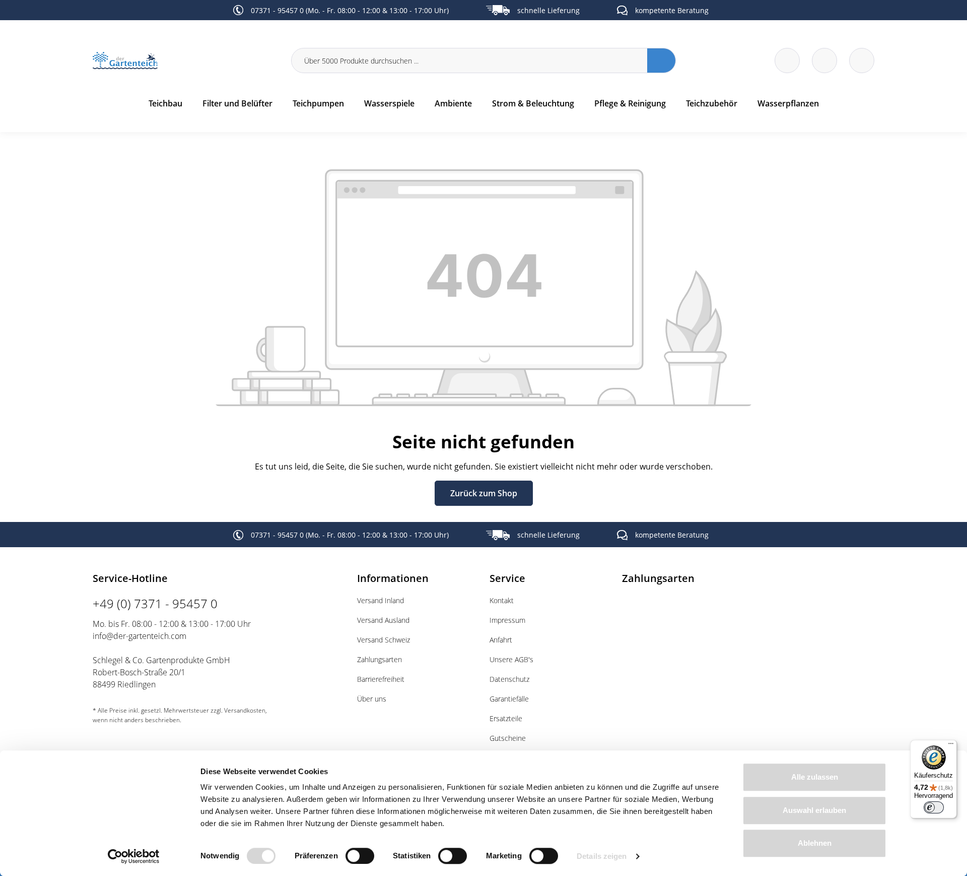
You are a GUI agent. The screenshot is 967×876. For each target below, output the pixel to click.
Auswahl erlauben (814, 810)
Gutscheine (508, 738)
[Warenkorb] (824, 60)
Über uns (371, 699)
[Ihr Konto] (861, 60)
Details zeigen (602, 856)
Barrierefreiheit (380, 679)
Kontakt (502, 600)
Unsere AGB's (511, 659)
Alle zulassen (814, 777)
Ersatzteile (506, 718)
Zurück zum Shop (483, 493)
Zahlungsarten (379, 659)
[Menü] (951, 746)
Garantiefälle (509, 699)
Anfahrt (501, 640)
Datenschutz (509, 679)
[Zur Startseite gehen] (186, 61)
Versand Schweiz (383, 640)
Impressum (507, 620)
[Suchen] (661, 60)
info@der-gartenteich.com (139, 635)
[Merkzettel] (787, 60)
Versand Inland (380, 600)
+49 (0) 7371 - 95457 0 (155, 603)
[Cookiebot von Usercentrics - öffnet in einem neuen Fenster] (134, 856)
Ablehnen (815, 843)
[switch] (360, 856)
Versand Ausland (383, 620)
